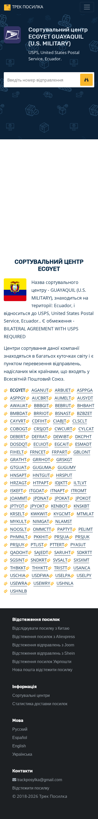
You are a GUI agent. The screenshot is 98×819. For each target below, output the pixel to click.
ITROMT (78, 490)
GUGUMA (42, 467)
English (19, 746)
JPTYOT (17, 506)
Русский (19, 729)
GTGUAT (18, 467)
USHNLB (18, 591)
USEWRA (18, 583)
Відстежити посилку (30, 788)
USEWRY (41, 583)
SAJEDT (41, 552)
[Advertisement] (49, 194)
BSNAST (63, 413)
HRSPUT (64, 475)
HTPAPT (40, 483)
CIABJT (59, 421)
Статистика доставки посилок (39, 704)
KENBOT (59, 506)
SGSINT (17, 560)
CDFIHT (39, 421)
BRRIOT (41, 413)
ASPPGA (85, 390)
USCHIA (17, 575)
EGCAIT (62, 444)
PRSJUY (17, 544)
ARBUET (63, 390)
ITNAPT (57, 490)
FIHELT (17, 452)
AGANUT (39, 390)
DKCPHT (83, 436)
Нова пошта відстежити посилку (42, 670)
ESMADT (83, 444)
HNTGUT (41, 475)
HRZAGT (18, 483)
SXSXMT (81, 560)
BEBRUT (63, 405)
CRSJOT (41, 429)
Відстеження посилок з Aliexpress (43, 637)
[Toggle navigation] (87, 7)
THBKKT (18, 568)
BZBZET (84, 413)
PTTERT (57, 544)
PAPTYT (64, 529)
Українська (22, 754)
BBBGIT (41, 405)
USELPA (62, 575)
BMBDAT (18, 413)
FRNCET (37, 452)
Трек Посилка (27, 7)
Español (19, 737)
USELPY (84, 575)
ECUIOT (40, 444)
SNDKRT (39, 560)
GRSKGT (64, 459)
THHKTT (40, 568)
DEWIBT (61, 436)
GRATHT (18, 459)
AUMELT (63, 398)
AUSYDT (85, 398)
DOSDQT (18, 444)
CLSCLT (79, 421)
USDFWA (40, 575)
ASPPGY (18, 398)
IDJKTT (61, 483)
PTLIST (37, 544)
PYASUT (78, 544)
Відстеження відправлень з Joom (43, 645)
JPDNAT (40, 498)
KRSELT (17, 514)
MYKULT (18, 521)
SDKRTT (84, 552)
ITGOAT (36, 490)
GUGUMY (67, 467)
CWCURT (63, 429)
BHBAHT (85, 405)
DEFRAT (39, 436)
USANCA (81, 568)
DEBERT (17, 436)
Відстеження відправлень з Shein (43, 653)
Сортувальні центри (31, 695)
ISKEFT (16, 490)
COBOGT (18, 429)
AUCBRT (40, 398)
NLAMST (63, 521)
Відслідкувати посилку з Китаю (40, 628)
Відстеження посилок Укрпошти (41, 661)
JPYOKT (37, 506)
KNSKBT (81, 506)
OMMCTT (42, 529)
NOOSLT (18, 529)
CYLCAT (86, 429)
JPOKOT (83, 498)
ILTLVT (80, 483)
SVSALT (60, 560)
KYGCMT (62, 514)
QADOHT (19, 552)
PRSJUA (61, 537)
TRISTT (60, 568)
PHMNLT (18, 537)
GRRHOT (41, 459)
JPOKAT (62, 498)
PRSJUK (82, 537)
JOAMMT (18, 498)
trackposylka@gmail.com (39, 780)
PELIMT (85, 529)
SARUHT (62, 552)
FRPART (59, 452)
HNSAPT (18, 475)
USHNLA (65, 583)
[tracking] (86, 80)
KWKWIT (39, 514)
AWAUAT (19, 405)
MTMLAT (85, 514)
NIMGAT (41, 521)
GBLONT (81, 452)
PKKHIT (41, 537)
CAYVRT (18, 421)
